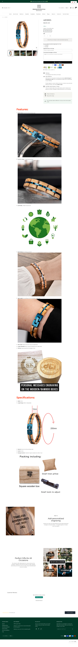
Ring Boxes (38, 14)
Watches (21, 14)
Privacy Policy (4, 628)
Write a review (39, 597)
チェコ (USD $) (61, 7)
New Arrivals (15, 14)
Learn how (40, 346)
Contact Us (59, 14)
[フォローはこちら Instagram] (36, 629)
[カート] (75, 7)
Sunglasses (33, 14)
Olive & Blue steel (47, 30)
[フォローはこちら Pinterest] (39, 629)
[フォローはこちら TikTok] (41, 629)
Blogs (48, 14)
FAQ (3, 631)
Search (3, 623)
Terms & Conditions (5, 630)
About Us (53, 14)
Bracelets (27, 14)
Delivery (43, 14)
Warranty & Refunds (5, 626)
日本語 (67, 7)
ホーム (3, 17)
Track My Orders (66, 14)
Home (10, 14)
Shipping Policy (5, 625)
